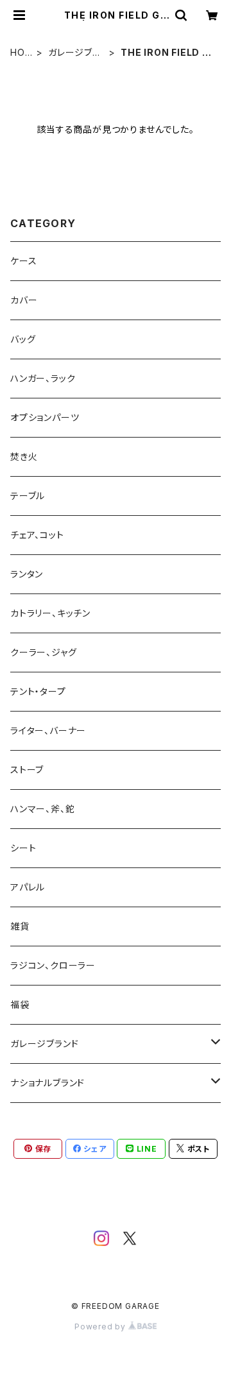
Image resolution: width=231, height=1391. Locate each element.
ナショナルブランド (47, 1082)
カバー (23, 299)
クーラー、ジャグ (43, 652)
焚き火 (23, 456)
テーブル (27, 495)
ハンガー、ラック (42, 378)
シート (23, 847)
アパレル (27, 887)
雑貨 (20, 926)
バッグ (22, 339)
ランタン (26, 573)
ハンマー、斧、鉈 (42, 808)
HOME (21, 53)
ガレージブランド (74, 53)
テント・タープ (38, 691)
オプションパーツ (44, 417)
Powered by (101, 1326)
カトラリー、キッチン (50, 613)
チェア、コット (37, 534)
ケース (23, 260)
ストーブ (27, 769)
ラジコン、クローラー (53, 965)
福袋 (20, 1004)
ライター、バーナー (48, 730)
